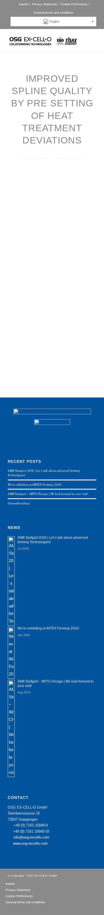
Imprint (23, 4)
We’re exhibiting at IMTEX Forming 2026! (35, 484)
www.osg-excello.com (30, 843)
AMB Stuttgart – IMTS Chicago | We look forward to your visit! (48, 494)
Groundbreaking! (19, 503)
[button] (54, 21)
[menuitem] (23, 4)
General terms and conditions (53, 12)
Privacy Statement (44, 4)
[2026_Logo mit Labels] (43, 40)
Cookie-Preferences (74, 4)
